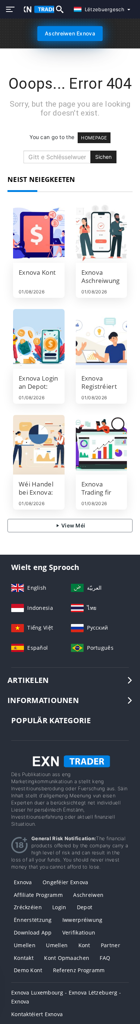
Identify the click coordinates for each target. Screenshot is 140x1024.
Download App (33, 932)
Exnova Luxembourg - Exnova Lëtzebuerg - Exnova (66, 997)
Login (59, 907)
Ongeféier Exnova (65, 882)
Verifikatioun (79, 932)
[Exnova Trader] (70, 760)
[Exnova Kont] (39, 233)
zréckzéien (28, 907)
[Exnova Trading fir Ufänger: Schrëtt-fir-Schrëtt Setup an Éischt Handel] (101, 445)
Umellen (24, 945)
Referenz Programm (79, 970)
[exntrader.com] (35, 9)
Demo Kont (28, 970)
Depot (84, 907)
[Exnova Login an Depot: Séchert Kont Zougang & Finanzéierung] (39, 339)
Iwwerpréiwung (82, 919)
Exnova (23, 882)
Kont (84, 945)
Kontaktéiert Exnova (37, 1014)
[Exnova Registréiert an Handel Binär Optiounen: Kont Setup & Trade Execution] (101, 339)
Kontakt (24, 957)
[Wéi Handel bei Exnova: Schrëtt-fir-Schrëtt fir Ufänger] (39, 445)
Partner (110, 945)
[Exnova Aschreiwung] (101, 233)
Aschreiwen (88, 894)
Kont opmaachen (66, 957)
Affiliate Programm (38, 894)
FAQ (105, 957)
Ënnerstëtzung (33, 919)
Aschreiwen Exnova (70, 33)
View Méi (72, 525)
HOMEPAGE (94, 138)
